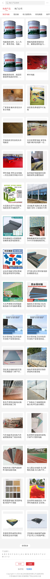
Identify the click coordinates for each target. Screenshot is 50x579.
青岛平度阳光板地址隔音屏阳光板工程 (12, 403)
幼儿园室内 (27, 14)
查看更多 (25, 546)
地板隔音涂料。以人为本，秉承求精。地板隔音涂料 (12, 44)
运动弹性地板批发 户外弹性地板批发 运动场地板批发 (36, 502)
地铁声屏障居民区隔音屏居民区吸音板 (36, 370)
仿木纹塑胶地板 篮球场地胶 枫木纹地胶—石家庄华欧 (36, 142)
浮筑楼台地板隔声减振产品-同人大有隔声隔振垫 (36, 535)
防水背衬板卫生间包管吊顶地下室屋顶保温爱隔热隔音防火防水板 (12, 338)
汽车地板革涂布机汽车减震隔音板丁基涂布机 (12, 436)
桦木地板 (31, 74)
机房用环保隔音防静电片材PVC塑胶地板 (36, 436)
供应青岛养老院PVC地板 (36, 108)
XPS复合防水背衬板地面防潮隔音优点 (37, 272)
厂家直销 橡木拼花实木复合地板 (12, 108)
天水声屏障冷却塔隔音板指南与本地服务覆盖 (12, 305)
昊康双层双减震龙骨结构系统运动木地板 (12, 534)
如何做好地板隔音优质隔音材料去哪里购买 (36, 174)
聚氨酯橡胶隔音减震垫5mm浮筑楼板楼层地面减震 (37, 240)
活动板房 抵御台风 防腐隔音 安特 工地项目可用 (37, 206)
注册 (30, 564)
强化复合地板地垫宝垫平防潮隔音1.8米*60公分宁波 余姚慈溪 (12, 371)
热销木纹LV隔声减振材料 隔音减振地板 (12, 468)
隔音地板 (6, 14)
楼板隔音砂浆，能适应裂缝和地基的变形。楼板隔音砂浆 (12, 76)
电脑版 (29, 569)
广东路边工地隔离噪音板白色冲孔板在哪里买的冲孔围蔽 (36, 404)
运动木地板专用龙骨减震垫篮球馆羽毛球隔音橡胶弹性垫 (12, 273)
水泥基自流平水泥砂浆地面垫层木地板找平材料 (12, 207)
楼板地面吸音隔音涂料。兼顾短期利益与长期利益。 (36, 44)
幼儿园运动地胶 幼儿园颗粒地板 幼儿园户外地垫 (36, 469)
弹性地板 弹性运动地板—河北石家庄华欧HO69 (13, 174)
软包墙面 (38, 14)
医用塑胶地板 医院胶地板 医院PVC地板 (12, 501)
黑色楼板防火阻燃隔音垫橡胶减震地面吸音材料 (12, 240)
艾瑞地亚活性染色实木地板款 (12, 141)
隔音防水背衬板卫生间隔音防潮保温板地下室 (36, 305)
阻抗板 (16, 14)
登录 (20, 564)
